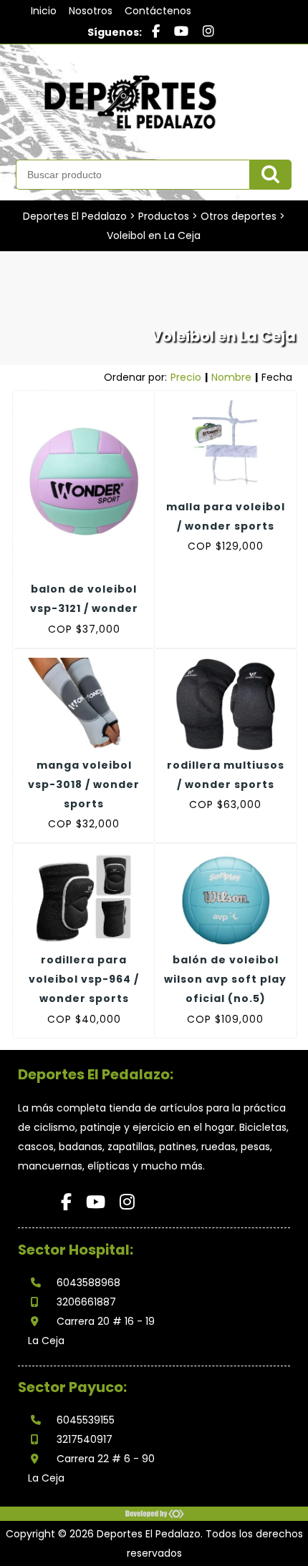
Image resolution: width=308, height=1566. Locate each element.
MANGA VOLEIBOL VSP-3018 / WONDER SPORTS (84, 784)
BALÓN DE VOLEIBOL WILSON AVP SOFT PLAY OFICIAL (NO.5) (225, 979)
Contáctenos (158, 11)
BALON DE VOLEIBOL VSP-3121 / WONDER (84, 599)
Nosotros (90, 11)
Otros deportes (238, 216)
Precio (185, 377)
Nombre (231, 377)
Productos (163, 216)
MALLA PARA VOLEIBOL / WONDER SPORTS (225, 516)
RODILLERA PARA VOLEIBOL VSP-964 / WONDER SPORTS (84, 979)
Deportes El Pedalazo (75, 216)
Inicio (44, 11)
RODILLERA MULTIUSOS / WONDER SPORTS (225, 775)
